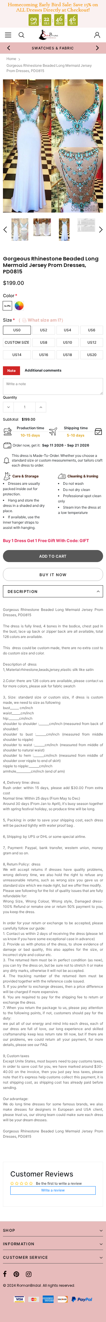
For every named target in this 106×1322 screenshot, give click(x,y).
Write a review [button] (53, 1190)
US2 (43, 330)
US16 (43, 354)
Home (11, 58)
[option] (53, 48)
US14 (16, 354)
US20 (92, 354)
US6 (91, 330)
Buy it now (53, 574)
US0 (17, 330)
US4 (67, 330)
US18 (67, 354)
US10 (67, 342)
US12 (91, 342)
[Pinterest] (16, 1274)
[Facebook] (5, 1274)
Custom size (17, 342)
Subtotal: (11, 419)
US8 (43, 342)
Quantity (10, 397)
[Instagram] (29, 1274)
